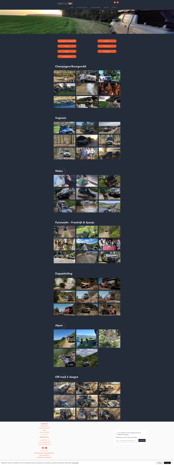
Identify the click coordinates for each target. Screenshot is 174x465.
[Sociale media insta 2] (115, 2)
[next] (118, 90)
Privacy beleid (75, 463)
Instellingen (159, 463)
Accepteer (167, 463)
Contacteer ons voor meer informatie (126, 437)
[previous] (56, 90)
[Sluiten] (172, 463)
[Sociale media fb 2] (118, 2)
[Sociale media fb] (46, 448)
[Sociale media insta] (43, 448)
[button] (64, 76)
